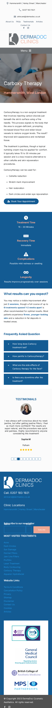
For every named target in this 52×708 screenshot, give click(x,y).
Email (28, 524)
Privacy (7, 594)
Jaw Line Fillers (11, 556)
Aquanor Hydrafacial (14, 574)
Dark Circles (10, 546)
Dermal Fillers (10, 553)
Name (7, 524)
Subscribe (41, 530)
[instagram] (28, 28)
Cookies (8, 608)
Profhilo (7, 560)
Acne (6, 542)
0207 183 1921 (28, 10)
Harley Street (28, 3)
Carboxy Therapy (12, 570)
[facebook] (24, 28)
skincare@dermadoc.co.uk (28, 16)
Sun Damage (10, 549)
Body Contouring (12, 567)
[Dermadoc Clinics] (28, 34)
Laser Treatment (12, 563)
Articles (7, 611)
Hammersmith (15, 3)
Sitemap (8, 597)
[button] (26, 345)
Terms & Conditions (13, 587)
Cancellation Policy (13, 590)
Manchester (41, 3)
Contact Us (9, 604)
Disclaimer (9, 601)
